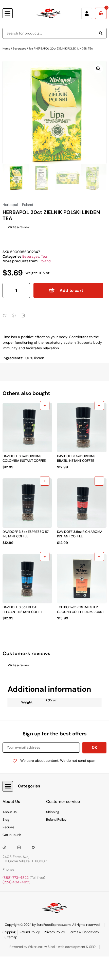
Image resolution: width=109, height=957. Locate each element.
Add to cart (71, 290)
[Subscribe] (94, 747)
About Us (10, 812)
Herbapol (10, 204)
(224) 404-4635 (16, 882)
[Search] (100, 33)
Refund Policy (56, 819)
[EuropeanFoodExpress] (6, 847)
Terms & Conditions (84, 932)
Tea (31, 48)
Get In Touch (12, 835)
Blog (6, 819)
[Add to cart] (44, 405)
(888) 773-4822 (16, 877)
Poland (45, 261)
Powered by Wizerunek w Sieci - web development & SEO (52, 947)
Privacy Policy (54, 932)
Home (6, 48)
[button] (8, 13)
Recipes (8, 827)
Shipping (52, 812)
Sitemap (11, 937)
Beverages (19, 48)
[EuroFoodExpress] (35, 847)
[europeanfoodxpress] (20, 847)
